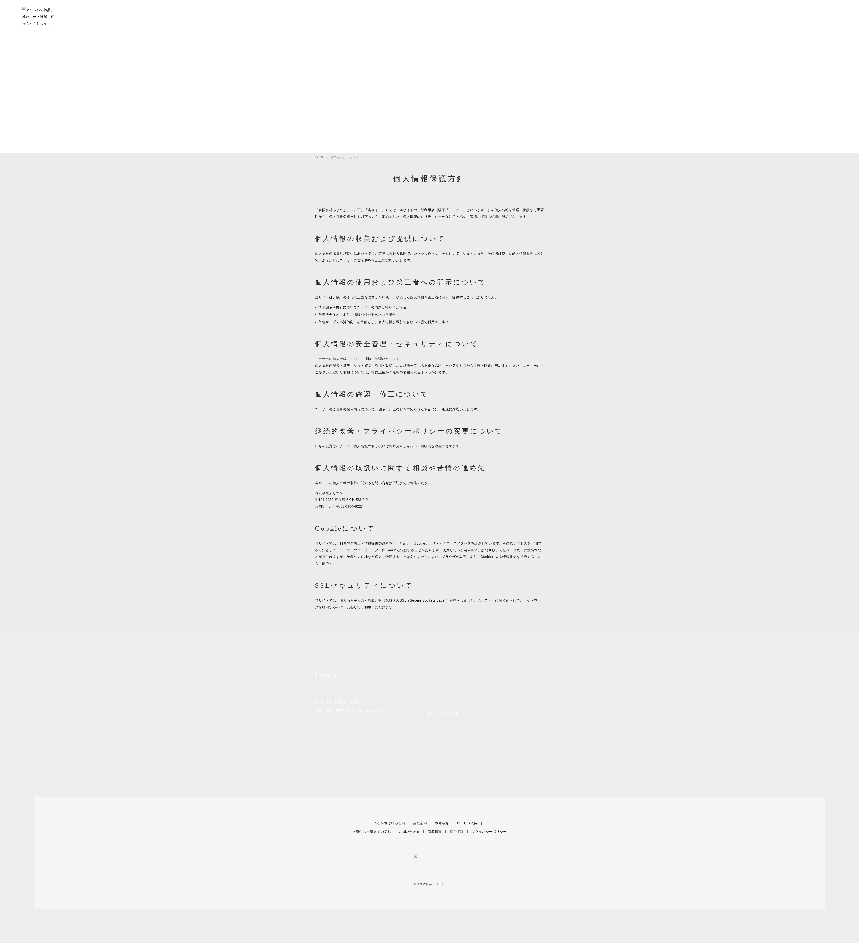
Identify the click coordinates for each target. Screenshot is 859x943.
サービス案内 (467, 823)
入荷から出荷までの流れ (371, 831)
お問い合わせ (448, 713)
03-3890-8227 (352, 506)
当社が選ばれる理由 (389, 823)
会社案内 (420, 823)
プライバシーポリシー (489, 831)
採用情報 (457, 831)
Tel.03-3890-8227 (338, 702)
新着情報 (435, 831)
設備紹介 (442, 823)
